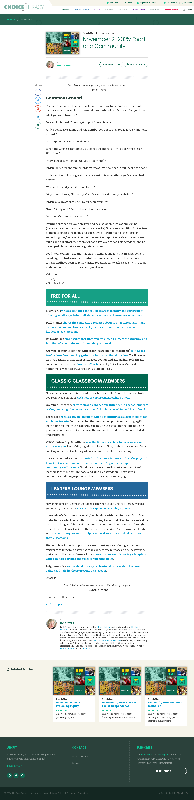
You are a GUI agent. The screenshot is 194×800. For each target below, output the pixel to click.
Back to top (53, 604)
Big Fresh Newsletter (149, 3)
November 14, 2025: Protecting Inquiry (68, 704)
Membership (171, 9)
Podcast (187, 3)
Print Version (137, 64)
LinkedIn (86, 648)
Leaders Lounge (81, 9)
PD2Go (97, 9)
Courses (109, 9)
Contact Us (82, 756)
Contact (113, 3)
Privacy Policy (57, 793)
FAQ (78, 763)
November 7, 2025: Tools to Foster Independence (119, 704)
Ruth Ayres (64, 65)
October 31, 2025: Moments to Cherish (165, 704)
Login (189, 9)
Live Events (123, 9)
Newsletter (88, 33)
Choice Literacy (104, 627)
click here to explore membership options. (104, 397)
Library (65, 9)
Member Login (112, 64)
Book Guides (139, 9)
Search (128, 3)
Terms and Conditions (77, 793)
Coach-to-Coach (87, 364)
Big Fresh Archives (105, 33)
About (153, 9)
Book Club (171, 3)
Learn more (14, 765)
